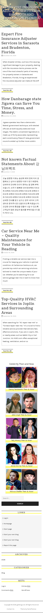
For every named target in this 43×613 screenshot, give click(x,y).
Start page (8, 529)
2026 (3, 560)
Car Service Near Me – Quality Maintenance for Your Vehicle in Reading (20, 240)
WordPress (26, 590)
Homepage (8, 524)
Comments (7, 590)
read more (6, 90)
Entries (26, 586)
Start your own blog (11, 534)
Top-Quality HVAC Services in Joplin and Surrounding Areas (18, 306)
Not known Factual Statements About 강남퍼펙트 (20, 164)
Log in (6, 518)
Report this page (10, 545)
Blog (3, 573)
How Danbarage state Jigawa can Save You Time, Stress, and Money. (21, 106)
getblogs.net (21, 605)
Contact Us (10, 609)
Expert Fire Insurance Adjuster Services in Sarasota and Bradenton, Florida (20, 43)
